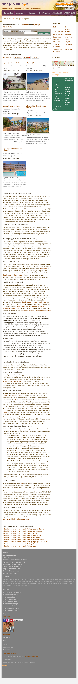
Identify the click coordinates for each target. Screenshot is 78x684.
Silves (17, 400)
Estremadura (69, 81)
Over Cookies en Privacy (11, 571)
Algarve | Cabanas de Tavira (12, 63)
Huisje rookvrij (58, 32)
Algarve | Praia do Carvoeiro (36, 63)
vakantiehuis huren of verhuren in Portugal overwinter (22, 535)
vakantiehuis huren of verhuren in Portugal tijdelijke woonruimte (25, 542)
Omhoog (5, 665)
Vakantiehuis (7, 19)
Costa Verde (68, 78)
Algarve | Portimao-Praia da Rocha (36, 106)
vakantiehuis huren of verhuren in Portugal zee (19, 546)
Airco (4, 640)
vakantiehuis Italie (9, 606)
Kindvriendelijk (58, 34)
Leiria (66, 85)
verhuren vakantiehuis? (10, 653)
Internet (67, 32)
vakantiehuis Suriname (11, 608)
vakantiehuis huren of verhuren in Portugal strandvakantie (23, 540)
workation (43, 269)
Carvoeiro (6, 413)
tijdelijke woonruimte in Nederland (34, 302)
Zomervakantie (8, 650)
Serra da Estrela (67, 103)
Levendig (68, 34)
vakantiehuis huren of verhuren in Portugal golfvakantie (22, 531)
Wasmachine (57, 49)
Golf (54, 27)
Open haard (57, 37)
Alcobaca (56, 85)
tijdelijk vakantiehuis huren (12, 275)
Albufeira (6, 395)
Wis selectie (7, 57)
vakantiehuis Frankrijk (10, 599)
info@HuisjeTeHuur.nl (31, 656)
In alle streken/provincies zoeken (61, 108)
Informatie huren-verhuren (12, 564)
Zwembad (56, 52)
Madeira (67, 94)
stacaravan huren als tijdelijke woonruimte (36, 311)
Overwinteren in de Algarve (12, 381)
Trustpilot (6, 617)
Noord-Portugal (67, 97)
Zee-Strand (68, 49)
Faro (66, 83)
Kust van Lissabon (67, 90)
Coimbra (56, 98)
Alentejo (56, 83)
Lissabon (67, 87)
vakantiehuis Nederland (11, 595)
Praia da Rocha (16, 395)
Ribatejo (67, 100)
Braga (55, 96)
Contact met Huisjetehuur (12, 566)
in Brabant (16, 308)
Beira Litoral (58, 94)
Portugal (18, 19)
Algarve (26, 19)
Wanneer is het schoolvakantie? (14, 562)
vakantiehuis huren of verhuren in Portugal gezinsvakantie (23, 529)
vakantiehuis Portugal (10, 604)
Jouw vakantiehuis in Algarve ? (17, 519)
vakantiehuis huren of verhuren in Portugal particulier (22, 537)
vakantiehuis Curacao (10, 610)
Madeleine (6, 634)
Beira (55, 91)
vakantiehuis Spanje (10, 601)
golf (22, 483)
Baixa (55, 89)
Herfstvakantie (8, 648)
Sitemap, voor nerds (10, 573)
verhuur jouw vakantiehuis (12, 592)
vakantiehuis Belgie (9, 597)
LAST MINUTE (69, 13)
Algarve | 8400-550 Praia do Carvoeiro (12, 149)
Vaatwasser (69, 44)
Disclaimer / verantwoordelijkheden (15, 560)
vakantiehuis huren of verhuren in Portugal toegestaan (22, 544)
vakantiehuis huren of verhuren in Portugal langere (20, 533)
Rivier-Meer (69, 37)
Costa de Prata (58, 100)
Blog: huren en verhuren (11, 569)
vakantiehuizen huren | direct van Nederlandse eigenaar (21, 8)
